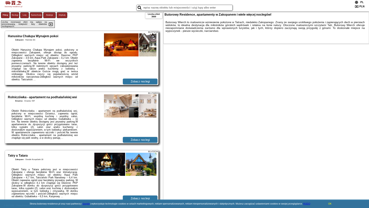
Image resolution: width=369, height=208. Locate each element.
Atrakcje (49, 15)
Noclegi (15, 15)
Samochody (36, 15)
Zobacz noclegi (140, 81)
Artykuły (62, 15)
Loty (25, 15)
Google (86, 203)
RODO (306, 203)
